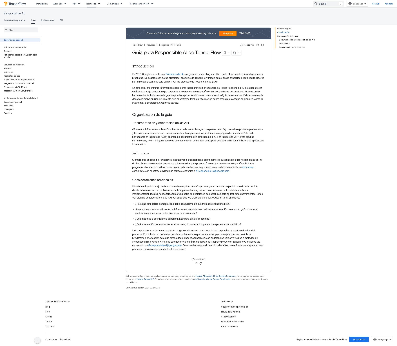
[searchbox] (21, 29)
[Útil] (257, 45)
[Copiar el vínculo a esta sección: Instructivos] (152, 153)
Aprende (57, 3)
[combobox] (328, 4)
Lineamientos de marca (232, 321)
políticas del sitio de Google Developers (212, 279)
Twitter (49, 321)
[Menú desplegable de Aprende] (66, 3)
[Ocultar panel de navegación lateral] (37, 340)
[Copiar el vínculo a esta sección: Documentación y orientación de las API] (192, 123)
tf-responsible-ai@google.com (212, 171)
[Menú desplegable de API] (80, 3)
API (74, 3)
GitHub (376, 3)
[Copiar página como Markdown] (234, 53)
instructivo (248, 167)
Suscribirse (359, 339)
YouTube (49, 326)
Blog (47, 307)
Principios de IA (174, 74)
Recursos (91, 3)
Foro (47, 311)
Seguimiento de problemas (234, 307)
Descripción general (14, 20)
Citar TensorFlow (229, 326)
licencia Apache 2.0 (145, 279)
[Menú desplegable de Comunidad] (122, 3)
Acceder (389, 3)
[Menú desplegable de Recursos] (100, 3)
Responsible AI (14, 13)
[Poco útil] (262, 45)
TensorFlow (137, 45)
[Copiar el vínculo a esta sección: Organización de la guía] (175, 115)
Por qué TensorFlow (139, 3)
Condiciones (51, 339)
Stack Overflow (228, 316)
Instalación (42, 3)
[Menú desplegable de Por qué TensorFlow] (153, 3)
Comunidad (113, 3)
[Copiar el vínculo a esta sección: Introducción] (157, 66)
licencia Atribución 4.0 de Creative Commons (215, 276)
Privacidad (65, 339)
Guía (33, 20)
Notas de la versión (230, 311)
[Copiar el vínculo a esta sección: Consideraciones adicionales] (176, 180)
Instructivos (47, 20)
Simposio (228, 33)
